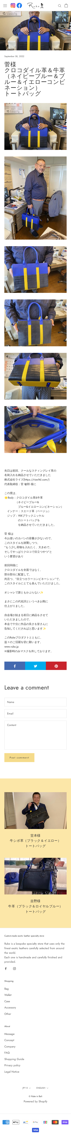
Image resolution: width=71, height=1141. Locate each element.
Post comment (19, 757)
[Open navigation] (5, 5)
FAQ (7, 1053)
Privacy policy (12, 1065)
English (40, 1088)
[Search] (59, 5)
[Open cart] (66, 5)
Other (7, 1014)
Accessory (10, 1008)
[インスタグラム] (13, 5)
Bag (6, 989)
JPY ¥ (25, 1088)
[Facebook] (19, 5)
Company (9, 1047)
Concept (9, 1040)
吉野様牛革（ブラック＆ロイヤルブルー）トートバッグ (35, 906)
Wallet (7, 995)
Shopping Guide (14, 1059)
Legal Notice (11, 1072)
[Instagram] (14, 968)
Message (9, 1034)
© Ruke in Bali (35, 1096)
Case (7, 1001)
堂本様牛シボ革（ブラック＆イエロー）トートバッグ (35, 841)
